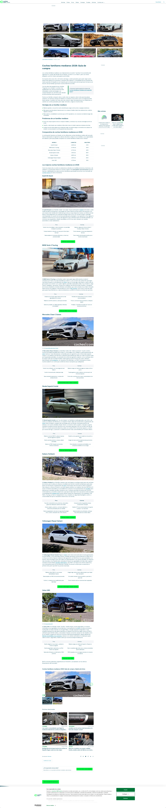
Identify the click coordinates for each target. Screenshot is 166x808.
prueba (88, 488)
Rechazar (125, 798)
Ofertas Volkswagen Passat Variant (68, 586)
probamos (55, 360)
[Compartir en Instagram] (83, 756)
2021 (43, 354)
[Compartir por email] (80, 756)
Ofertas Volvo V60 (68, 658)
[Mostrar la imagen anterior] (44, 684)
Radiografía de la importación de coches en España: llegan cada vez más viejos (54, 734)
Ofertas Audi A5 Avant (68, 241)
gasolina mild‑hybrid (61, 562)
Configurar (124, 794)
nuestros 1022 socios (57, 791)
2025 (81, 210)
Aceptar (125, 789)
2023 (65, 282)
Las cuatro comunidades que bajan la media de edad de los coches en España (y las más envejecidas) (53, 714)
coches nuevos (46, 172)
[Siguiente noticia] (121, 121)
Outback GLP (55, 493)
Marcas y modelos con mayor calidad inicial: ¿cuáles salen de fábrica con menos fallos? (81, 734)
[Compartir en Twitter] (85, 756)
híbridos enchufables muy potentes (52, 636)
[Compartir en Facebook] (88, 756)
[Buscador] (164, 2)
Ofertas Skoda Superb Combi (68, 450)
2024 (43, 423)
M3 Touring (74, 288)
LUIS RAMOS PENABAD (47, 59)
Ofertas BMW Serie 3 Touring (68, 311)
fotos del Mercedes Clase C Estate (51, 348)
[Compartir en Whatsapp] (93, 756)
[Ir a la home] (5, 2)
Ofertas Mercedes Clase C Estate (68, 382)
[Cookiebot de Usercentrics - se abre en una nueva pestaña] (38, 805)
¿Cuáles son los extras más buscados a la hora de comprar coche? (80, 713)
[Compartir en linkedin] (90, 756)
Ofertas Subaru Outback (68, 517)
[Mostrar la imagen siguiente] (91, 684)
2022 (78, 628)
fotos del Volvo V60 (49, 623)
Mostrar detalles (50, 805)
